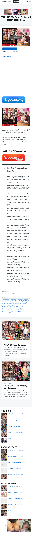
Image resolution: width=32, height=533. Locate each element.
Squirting (5, 306)
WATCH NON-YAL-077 (9, 49)
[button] (15, 1)
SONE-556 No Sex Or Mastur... (15, 504)
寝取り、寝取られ (20, 309)
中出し (22, 306)
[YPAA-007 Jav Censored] (16, 330)
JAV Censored (5, 293)
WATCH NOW (16, 38)
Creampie (13, 300)
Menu (30, 2)
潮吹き (12, 311)
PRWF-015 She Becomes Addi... (16, 474)
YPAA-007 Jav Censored (15, 345)
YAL (11, 306)
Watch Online (6, 56)
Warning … (10, 438)
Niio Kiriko (17, 303)
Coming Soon (8, 383)
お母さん (16, 306)
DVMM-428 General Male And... (15, 498)
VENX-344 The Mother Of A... (15, 486)
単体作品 (5, 309)
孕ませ (11, 309)
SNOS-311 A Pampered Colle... (15, 456)
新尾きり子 (6, 311)
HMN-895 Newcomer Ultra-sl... (15, 492)
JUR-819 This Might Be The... (15, 420)
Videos (16, 293)
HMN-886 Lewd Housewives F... (16, 413)
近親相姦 (19, 311)
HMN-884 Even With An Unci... (15, 462)
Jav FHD (12, 293)
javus (4, 303)
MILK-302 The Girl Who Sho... (15, 468)
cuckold (20, 300)
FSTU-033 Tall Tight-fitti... (14, 426)
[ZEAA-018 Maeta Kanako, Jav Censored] (16, 371)
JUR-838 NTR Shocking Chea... (15, 432)
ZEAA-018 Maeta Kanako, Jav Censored (15, 387)
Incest (26, 300)
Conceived (6, 300)
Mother (10, 303)
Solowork (24, 303)
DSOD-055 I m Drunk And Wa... (15, 450)
